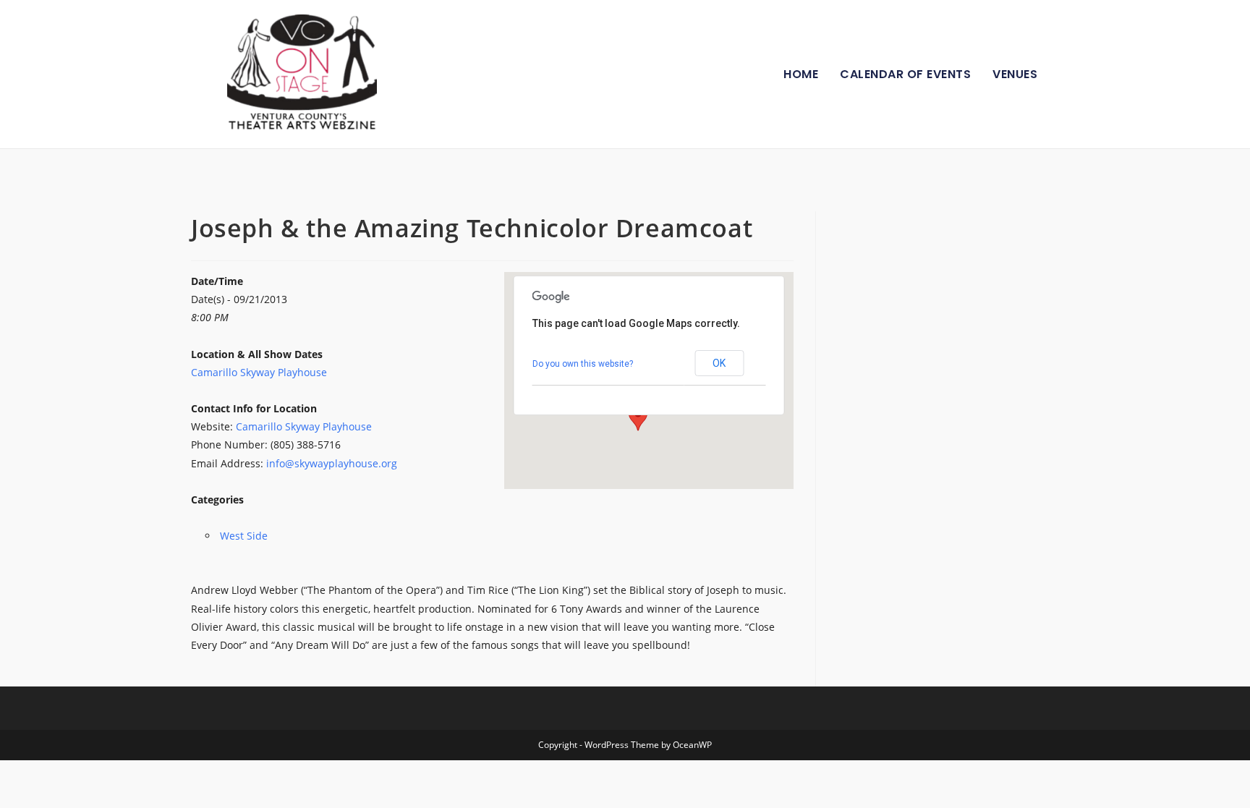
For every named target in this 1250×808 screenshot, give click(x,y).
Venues (1014, 74)
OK (719, 363)
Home (800, 74)
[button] (638, 417)
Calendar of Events (905, 74)
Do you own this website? (582, 364)
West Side (244, 536)
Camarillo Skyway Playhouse (259, 372)
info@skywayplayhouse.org (331, 463)
